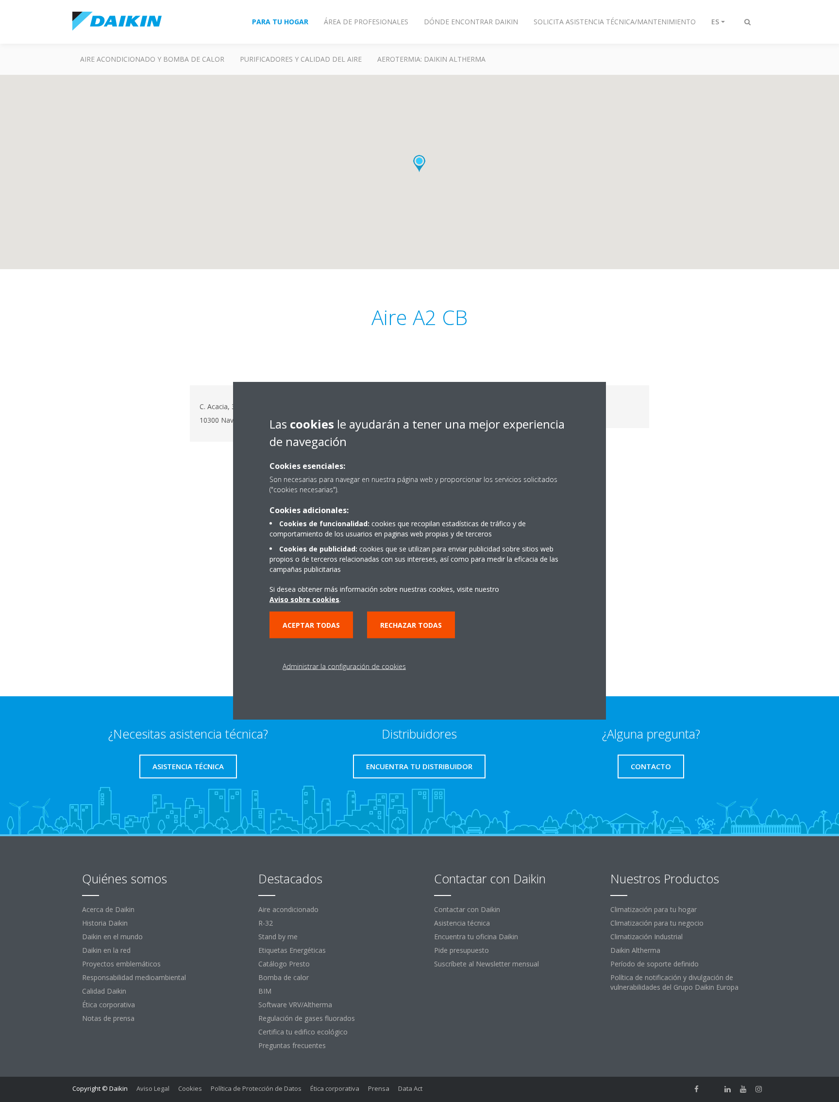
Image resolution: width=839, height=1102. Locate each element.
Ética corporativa (108, 1004)
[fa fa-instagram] (759, 1089)
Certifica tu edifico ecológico (303, 1031)
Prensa (378, 1088)
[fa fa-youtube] (743, 1089)
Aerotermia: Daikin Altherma (431, 59)
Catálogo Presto (284, 963)
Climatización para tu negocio (657, 923)
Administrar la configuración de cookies (344, 666)
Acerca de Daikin (108, 909)
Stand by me (278, 936)
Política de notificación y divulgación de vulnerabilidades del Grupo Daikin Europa (674, 982)
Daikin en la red (106, 950)
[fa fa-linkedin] (728, 1089)
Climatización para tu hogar (653, 909)
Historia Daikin (105, 923)
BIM (264, 991)
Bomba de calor (283, 977)
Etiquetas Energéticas (292, 950)
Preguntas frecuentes (292, 1045)
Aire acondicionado (288, 909)
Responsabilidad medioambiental (134, 977)
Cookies (190, 1088)
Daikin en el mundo (112, 936)
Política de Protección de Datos (256, 1088)
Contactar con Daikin (467, 909)
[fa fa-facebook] (697, 1089)
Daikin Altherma (635, 950)
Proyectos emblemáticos (121, 963)
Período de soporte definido (654, 963)
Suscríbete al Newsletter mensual (486, 963)
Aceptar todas (311, 625)
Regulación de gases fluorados (306, 1018)
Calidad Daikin (104, 991)
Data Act (410, 1088)
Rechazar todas (411, 625)
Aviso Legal (152, 1088)
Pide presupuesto (461, 950)
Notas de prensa (108, 1018)
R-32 (265, 923)
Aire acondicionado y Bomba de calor (152, 59)
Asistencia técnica (462, 923)
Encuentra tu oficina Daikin (476, 936)
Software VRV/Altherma (295, 1004)
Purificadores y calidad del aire (301, 59)
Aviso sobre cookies (304, 599)
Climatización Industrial (646, 936)
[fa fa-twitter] (712, 1089)
